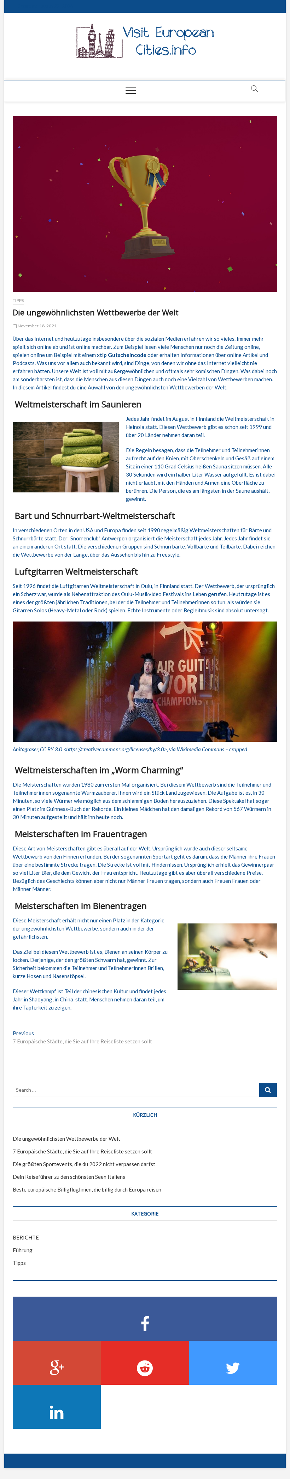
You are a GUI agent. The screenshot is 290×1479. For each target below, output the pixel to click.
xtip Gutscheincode (121, 355)
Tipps (18, 300)
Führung (23, 1250)
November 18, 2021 (37, 325)
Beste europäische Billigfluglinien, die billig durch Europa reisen (87, 1189)
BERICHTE (26, 1237)
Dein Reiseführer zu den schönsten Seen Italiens (69, 1177)
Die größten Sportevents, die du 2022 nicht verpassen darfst (84, 1164)
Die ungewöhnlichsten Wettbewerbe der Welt (66, 1138)
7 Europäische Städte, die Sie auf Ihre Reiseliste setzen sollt (82, 1151)
